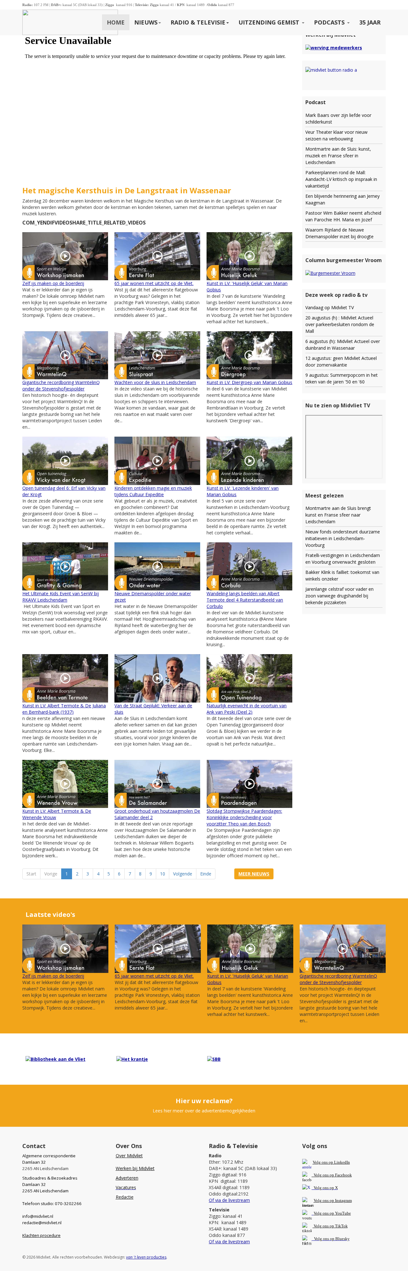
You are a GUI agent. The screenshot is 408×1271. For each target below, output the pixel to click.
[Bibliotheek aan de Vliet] (55, 1059)
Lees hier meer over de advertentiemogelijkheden (204, 1111)
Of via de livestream (229, 1200)
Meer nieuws (253, 874)
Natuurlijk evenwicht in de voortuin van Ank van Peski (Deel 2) (247, 709)
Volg (318, 1213)
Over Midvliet (129, 1156)
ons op (328, 1213)
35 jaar (370, 22)
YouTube (343, 1213)
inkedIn (331, 1162)
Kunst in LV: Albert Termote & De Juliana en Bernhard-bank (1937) (64, 709)
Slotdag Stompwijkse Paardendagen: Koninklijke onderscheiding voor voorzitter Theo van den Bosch (244, 817)
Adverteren (127, 1178)
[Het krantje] (132, 1059)
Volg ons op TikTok (330, 1226)
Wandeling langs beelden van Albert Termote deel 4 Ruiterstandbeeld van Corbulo (245, 599)
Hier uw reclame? (204, 1100)
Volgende (182, 874)
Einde (205, 874)
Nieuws (145, 22)
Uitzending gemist (269, 22)
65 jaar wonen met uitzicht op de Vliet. (153, 283)
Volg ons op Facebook (332, 1175)
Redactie (125, 1197)
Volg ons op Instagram (333, 1200)
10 (162, 874)
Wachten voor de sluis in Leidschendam (155, 382)
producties (146, 1257)
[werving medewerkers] (333, 47)
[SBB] (214, 1059)
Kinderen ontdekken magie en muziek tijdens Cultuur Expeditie (153, 491)
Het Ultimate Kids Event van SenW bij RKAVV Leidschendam (60, 596)
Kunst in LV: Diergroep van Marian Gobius (249, 382)
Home (116, 22)
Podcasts (330, 22)
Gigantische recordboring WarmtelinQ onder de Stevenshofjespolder (61, 385)
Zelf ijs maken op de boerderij (53, 283)
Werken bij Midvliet (135, 1168)
